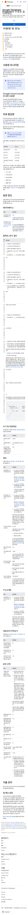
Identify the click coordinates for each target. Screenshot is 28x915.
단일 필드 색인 (14, 461)
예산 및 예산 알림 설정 (8, 816)
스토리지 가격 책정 (15, 188)
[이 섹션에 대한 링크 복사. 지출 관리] (13, 783)
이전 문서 (3, 882)
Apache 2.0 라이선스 (13, 825)
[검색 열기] (18, 2)
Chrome (3, 894)
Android (3, 892)
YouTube (3, 864)
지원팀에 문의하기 (5, 870)
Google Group (4, 875)
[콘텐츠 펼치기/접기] (13, 33)
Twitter (2, 861)
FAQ (2, 880)
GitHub (3, 850)
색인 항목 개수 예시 (19, 543)
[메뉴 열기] (2, 2)
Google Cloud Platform (6, 899)
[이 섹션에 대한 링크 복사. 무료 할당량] (15, 114)
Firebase (3, 897)
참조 (2, 843)
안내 (2, 840)
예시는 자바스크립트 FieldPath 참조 (15, 367)
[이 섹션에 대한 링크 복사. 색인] (8, 458)
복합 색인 (21, 461)
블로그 (2, 856)
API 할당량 (17, 103)
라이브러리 (3, 848)
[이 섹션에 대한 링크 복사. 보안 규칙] (12, 664)
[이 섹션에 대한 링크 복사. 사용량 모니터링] (20, 65)
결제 (4, 808)
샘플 (2, 845)
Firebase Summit (5, 859)
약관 (2, 908)
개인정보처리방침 (8, 908)
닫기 (14, 20)
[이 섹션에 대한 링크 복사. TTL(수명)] (12, 590)
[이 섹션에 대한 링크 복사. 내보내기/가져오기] (19, 631)
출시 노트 (3, 877)
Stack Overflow (5, 873)
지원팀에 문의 (15, 218)
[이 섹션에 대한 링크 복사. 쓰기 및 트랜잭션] (17, 427)
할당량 (9, 105)
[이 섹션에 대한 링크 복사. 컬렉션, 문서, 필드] (18, 236)
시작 (14, 24)
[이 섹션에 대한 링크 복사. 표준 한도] (13, 196)
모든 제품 (3, 901)
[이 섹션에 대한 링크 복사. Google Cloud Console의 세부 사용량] (16, 96)
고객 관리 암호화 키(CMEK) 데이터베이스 (7, 225)
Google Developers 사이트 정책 (19, 827)
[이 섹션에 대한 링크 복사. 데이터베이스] (15, 208)
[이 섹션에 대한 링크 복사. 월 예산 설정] (14, 793)
